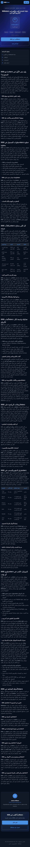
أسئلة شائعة (6, 62)
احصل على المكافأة (15, 827)
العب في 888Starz (15, 39)
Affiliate (19, 843)
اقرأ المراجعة (15, 43)
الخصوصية (14, 843)
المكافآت (6, 57)
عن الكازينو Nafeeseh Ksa (9, 54)
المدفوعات (6, 60)
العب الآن (26, 2)
